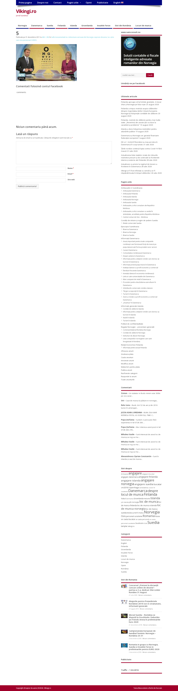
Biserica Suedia (128, 235)
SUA (145, 523)
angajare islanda (131, 480)
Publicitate (102, 2)
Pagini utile (72, 2)
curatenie (124, 491)
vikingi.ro (131, 526)
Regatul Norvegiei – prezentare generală (137, 327)
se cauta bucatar (128, 519)
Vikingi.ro (26, 11)
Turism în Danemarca (131, 294)
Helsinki (147, 498)
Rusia (157, 516)
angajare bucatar (148, 474)
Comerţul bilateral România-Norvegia (137, 330)
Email (70, 174)
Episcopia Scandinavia (130, 226)
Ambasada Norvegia (130, 199)
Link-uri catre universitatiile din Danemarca (138, 276)
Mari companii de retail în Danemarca (137, 279)
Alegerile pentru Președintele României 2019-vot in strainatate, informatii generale (145, 603)
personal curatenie (134, 516)
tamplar (124, 526)
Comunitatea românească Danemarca (137, 253)
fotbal (123, 498)
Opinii (89, 2)
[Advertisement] (112, 13)
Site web (71, 179)
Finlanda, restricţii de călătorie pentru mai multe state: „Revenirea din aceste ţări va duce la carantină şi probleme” (140, 122)
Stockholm (139, 523)
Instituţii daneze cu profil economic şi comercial (140, 268)
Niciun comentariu (145, 595)
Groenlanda (87, 25)
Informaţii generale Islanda (132, 306)
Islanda (73, 25)
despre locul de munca (139, 492)
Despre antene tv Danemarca (134, 256)
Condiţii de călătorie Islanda (133, 309)
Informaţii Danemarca (130, 238)
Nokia (141, 513)
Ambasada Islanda (130, 197)
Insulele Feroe (103, 25)
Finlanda (62, 25)
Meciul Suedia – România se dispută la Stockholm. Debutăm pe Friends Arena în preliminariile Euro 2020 (144, 618)
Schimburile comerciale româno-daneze (138, 288)
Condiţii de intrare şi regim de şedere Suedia (139, 220)
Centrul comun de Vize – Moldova (135, 217)
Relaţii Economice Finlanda (132, 345)
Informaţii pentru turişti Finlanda (135, 348)
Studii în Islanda (128, 318)
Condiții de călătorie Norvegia (134, 333)
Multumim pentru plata (130, 367)
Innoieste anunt (127, 360)
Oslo (123, 516)
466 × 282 (45, 37)
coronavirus (143, 488)
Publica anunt (126, 370)
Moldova (130, 513)
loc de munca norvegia (141, 506)
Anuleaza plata (127, 354)
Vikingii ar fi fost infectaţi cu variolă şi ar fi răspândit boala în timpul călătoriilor (138, 171)
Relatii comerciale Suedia (132, 223)
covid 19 (152, 488)
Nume (71, 168)
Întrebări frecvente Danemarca (134, 271)
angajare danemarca (130, 477)
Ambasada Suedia (129, 202)
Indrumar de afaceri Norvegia (134, 336)
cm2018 (124, 487)
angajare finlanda (148, 476)
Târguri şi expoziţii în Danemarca (135, 291)
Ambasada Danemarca (131, 191)
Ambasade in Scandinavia (131, 188)
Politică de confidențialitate (132, 324)
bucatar (158, 484)
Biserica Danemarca (130, 229)
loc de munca (148, 501)
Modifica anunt (127, 363)
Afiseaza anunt (127, 351)
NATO (136, 513)
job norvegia (134, 502)
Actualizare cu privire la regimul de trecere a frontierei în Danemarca (139, 165)
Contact (57, 2)
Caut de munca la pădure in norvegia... (142, 400)
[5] (46, 80)
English (117, 2)
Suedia (50, 25)
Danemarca (36, 25)
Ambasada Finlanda (130, 194)
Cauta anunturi (127, 357)
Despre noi (42, 2)
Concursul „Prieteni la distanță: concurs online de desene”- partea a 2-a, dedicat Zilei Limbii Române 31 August (144, 589)
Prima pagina (25, 2)
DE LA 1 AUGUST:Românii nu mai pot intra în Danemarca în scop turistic (139, 143)
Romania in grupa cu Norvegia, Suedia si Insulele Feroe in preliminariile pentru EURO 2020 (144, 647)
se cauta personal (142, 519)
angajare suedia (143, 484)
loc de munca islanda (147, 505)
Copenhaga (133, 487)
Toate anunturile (127, 379)
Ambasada (124, 474)
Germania (129, 499)
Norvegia (22, 25)
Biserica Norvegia (129, 232)
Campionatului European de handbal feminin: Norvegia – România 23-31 (142, 633)
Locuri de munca (143, 25)
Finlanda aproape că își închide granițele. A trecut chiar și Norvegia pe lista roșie (141, 103)
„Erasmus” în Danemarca (132, 303)
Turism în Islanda (129, 321)
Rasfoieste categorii (129, 373)
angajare (135, 473)
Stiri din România (123, 25)
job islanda (125, 502)
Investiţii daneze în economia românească (138, 273)
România (124, 568)
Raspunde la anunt (128, 376)
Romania (149, 516)
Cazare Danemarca (130, 250)
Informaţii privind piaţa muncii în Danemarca (139, 265)
